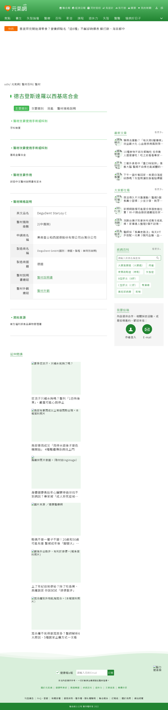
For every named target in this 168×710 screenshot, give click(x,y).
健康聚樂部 (61, 688)
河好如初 (95, 7)
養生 (19, 18)
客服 (46, 698)
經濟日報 (80, 7)
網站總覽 (138, 698)
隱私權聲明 (90, 698)
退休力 (93, 18)
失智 (106, 18)
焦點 (7, 18)
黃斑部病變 (124, 291)
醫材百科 (27, 84)
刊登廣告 (29, 698)
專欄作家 (122, 688)
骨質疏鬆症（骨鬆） (130, 272)
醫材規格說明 (66, 108)
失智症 (150, 272)
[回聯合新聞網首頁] (7, 8)
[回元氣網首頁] (19, 8)
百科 (58, 18)
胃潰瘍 (146, 285)
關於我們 (126, 698)
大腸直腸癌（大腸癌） (131, 265)
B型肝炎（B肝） (127, 278)
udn (7, 84)
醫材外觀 (43, 290)
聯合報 (66, 7)
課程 (81, 18)
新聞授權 (56, 698)
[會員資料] (156, 8)
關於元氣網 (46, 688)
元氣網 (15, 84)
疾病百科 (87, 688)
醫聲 (117, 18)
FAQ (39, 698)
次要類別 (37, 108)
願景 (133, 7)
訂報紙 (115, 698)
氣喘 (138, 291)
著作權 (78, 698)
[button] (161, 18)
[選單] (162, 8)
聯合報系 (103, 698)
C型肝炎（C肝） (127, 285)
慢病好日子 (133, 18)
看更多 (159, 132)
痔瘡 (151, 265)
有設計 (109, 7)
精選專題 (75, 688)
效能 (50, 108)
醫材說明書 (45, 277)
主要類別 (21, 108)
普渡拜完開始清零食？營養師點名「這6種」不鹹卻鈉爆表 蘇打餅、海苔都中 (72, 28)
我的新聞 (145, 7)
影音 (69, 18)
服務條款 (68, 698)
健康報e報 (66, 672)
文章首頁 (110, 688)
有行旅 (122, 7)
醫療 (47, 18)
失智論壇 (33, 18)
